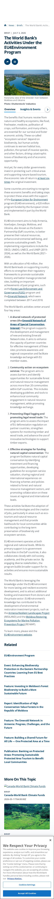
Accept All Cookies (27, 893)
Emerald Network (17, 296)
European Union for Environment (29, 199)
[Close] (50, 840)
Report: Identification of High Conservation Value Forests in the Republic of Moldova (23, 707)
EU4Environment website (18, 634)
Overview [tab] (9, 109)
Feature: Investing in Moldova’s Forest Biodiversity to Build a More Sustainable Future (26, 690)
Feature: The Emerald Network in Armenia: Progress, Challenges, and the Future (27, 724)
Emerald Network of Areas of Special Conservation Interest (28, 324)
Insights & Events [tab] (30, 109)
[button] (15, 62)
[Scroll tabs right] (47, 109)
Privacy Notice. (14, 878)
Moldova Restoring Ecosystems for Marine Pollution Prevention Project (25, 620)
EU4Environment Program (19, 655)
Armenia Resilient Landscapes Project (29, 613)
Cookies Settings (27, 884)
